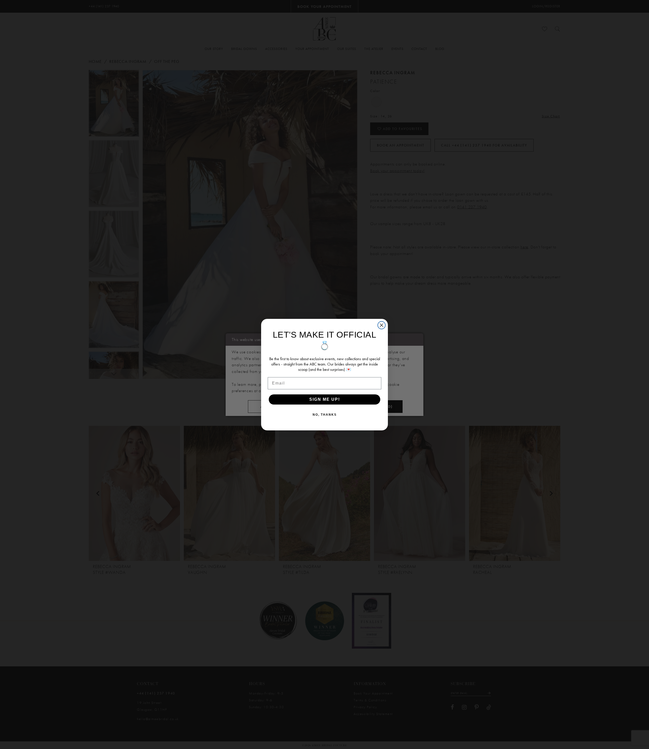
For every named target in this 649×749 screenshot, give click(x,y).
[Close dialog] (381, 325)
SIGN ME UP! (324, 399)
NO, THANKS (325, 414)
